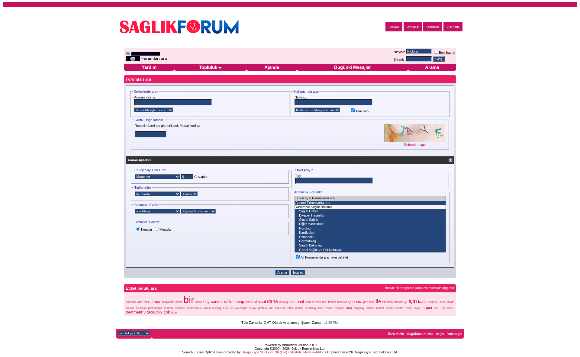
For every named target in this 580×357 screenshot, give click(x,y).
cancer (217, 301)
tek (443, 307)
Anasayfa (393, 26)
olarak (228, 307)
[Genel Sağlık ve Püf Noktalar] (370, 250)
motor (207, 308)
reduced (280, 308)
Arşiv (440, 334)
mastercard (447, 302)
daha (272, 301)
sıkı (436, 308)
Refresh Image (415, 144)
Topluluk (208, 67)
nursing (216, 308)
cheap (239, 301)
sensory (339, 308)
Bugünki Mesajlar (352, 67)
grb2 (365, 302)
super (427, 307)
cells (228, 301)
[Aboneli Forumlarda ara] (370, 203)
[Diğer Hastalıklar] (370, 224)
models (168, 308)
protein (262, 308)
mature (130, 308)
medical (141, 308)
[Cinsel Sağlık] (370, 220)
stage (417, 308)
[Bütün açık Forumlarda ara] (370, 198)
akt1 (146, 302)
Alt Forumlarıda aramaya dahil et (324, 257)
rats (271, 308)
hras (372, 302)
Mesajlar (166, 229)
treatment (134, 312)
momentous (194, 308)
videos (149, 312)
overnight (241, 308)
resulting (310, 308)
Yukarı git (454, 334)
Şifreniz (399, 59)
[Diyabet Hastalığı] (370, 216)
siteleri (370, 308)
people (253, 308)
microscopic (155, 308)
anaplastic (168, 302)
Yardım (149, 67)
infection (387, 302)
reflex (290, 308)
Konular (146, 229)
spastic (398, 308)
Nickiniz (399, 52)
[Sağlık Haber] (370, 211)
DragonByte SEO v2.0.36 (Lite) (264, 352)
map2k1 (434, 302)
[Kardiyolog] (370, 233)
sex (349, 307)
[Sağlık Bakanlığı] (370, 245)
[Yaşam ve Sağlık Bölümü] (370, 207)
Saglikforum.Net (143, 54)
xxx (159, 312)
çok (167, 312)
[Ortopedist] (370, 237)
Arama (432, 67)
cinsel (249, 302)
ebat (308, 302)
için (413, 301)
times (450, 308)
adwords (131, 302)
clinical (260, 301)
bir (188, 299)
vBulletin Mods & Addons (308, 352)
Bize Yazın (452, 26)
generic (354, 301)
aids (140, 302)
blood (198, 302)
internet (398, 302)
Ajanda (271, 67)
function (342, 302)
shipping (359, 308)
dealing (283, 302)
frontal (332, 302)
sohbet (379, 308)
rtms (320, 308)
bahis (179, 302)
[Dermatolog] (370, 241)
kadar (423, 301)
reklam (299, 308)
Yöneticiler (432, 26)
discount (296, 301)
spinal (408, 308)
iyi (405, 302)
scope (329, 308)
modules (180, 308)
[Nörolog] (370, 229)
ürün (174, 312)
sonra (389, 308)
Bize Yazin (396, 334)
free (324, 302)
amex (155, 301)
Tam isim (362, 111)
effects (316, 302)
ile (378, 301)
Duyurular (413, 26)
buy (206, 301)
